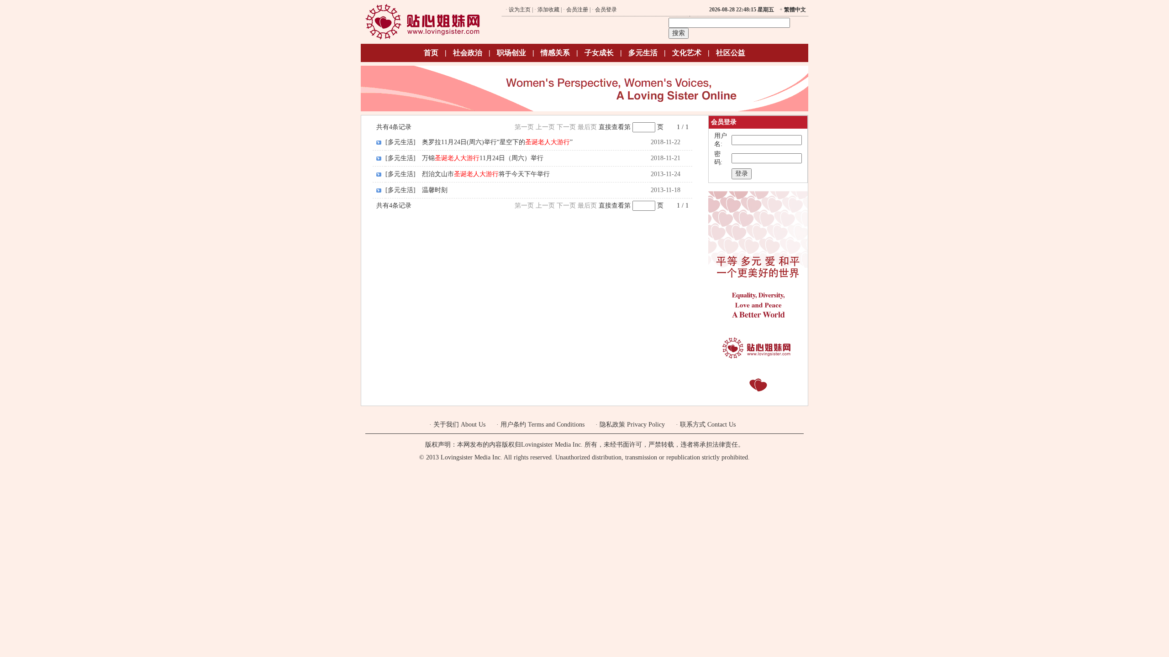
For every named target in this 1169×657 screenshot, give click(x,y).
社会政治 (467, 53)
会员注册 (577, 9)
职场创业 (511, 53)
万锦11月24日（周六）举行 (482, 158)
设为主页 (520, 9)
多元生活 (643, 53)
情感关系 (555, 53)
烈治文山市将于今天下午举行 (486, 174)
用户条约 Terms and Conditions (542, 424)
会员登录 (606, 9)
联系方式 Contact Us (708, 424)
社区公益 (730, 53)
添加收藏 (548, 9)
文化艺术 (686, 53)
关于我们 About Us (459, 424)
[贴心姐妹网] (422, 38)
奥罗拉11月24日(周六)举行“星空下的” (497, 142)
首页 (431, 53)
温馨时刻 (435, 190)
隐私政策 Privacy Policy (632, 424)
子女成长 (599, 53)
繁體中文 (795, 9)
